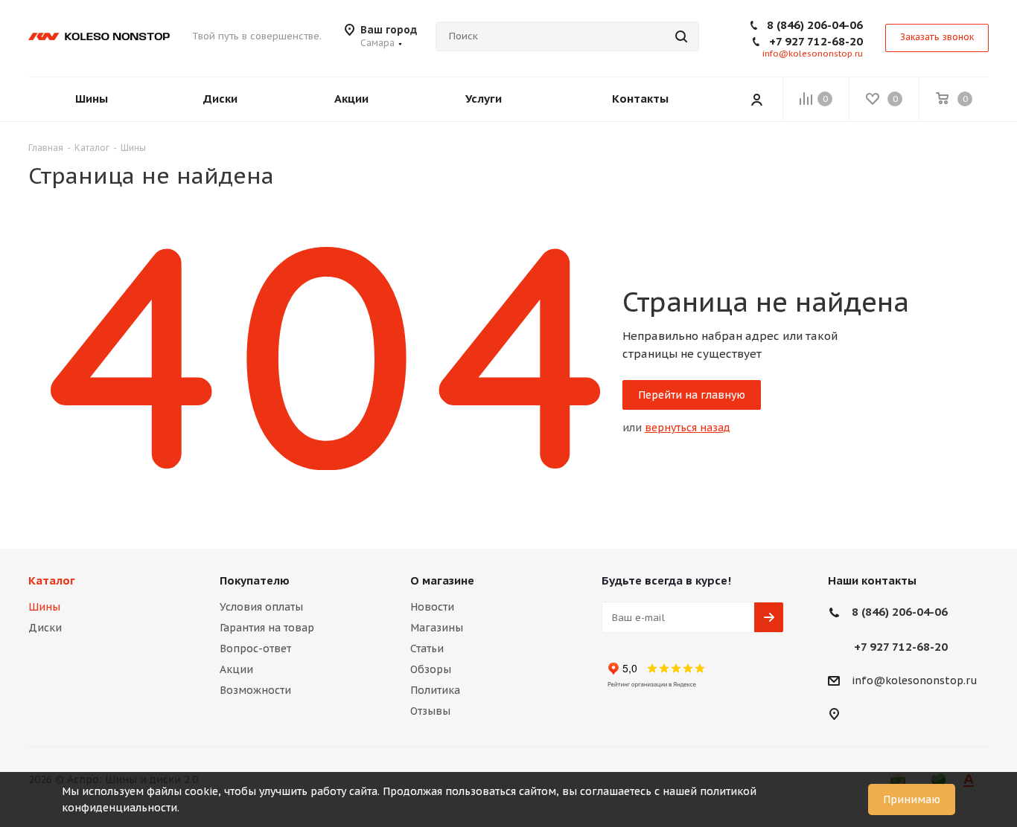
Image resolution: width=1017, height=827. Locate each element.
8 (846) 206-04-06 (815, 25)
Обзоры (430, 669)
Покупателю (255, 580)
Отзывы (430, 711)
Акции (236, 669)
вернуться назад (687, 427)
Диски (45, 627)
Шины (44, 607)
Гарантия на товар (267, 627)
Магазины (436, 627)
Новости (432, 607)
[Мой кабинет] (756, 98)
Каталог (51, 580)
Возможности (255, 690)
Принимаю (911, 799)
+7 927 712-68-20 (816, 41)
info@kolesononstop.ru (812, 53)
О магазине (442, 580)
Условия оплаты (261, 607)
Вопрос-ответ (255, 648)
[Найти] (681, 36)
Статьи (427, 648)
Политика (435, 690)
